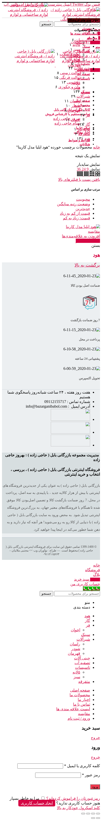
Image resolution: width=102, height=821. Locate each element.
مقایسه (94, 231)
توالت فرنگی (69, 77)
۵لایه (76, 44)
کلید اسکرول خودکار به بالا (78, 808)
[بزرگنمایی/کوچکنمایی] (83, 813)
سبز (77, 49)
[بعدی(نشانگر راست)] (93, 818)
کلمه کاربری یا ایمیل (82, 766)
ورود (95, 787)
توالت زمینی (70, 73)
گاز (87, 124)
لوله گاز (73, 59)
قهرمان (74, 110)
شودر (75, 106)
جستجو (46, 24)
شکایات (85, 144)
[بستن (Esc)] (98, 813)
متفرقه (84, 134)
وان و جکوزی (69, 87)
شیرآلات (83, 96)
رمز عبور (91, 775)
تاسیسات (82, 40)
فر (88, 115)
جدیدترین (83, 209)
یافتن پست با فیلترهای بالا (79, 179)
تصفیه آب (82, 63)
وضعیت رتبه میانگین (73, 204)
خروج (95, 20)
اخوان (75, 120)
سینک (85, 91)
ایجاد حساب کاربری (37, 803)
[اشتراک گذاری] (93, 813)
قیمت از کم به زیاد (75, 213)
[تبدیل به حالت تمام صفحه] (88, 813)
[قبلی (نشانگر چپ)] (98, 818)
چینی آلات (82, 68)
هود (87, 138)
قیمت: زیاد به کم (76, 218)
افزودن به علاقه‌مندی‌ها (81, 236)
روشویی (73, 82)
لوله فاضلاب (70, 54)
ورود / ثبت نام (79, 718)
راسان (75, 101)
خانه (96, 147)
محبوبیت (83, 199)
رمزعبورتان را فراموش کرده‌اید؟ (73, 798)
